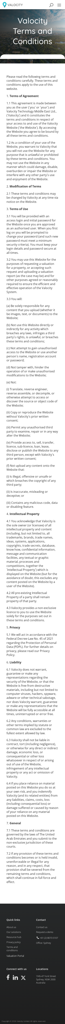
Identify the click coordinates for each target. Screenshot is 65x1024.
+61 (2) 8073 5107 (49, 937)
